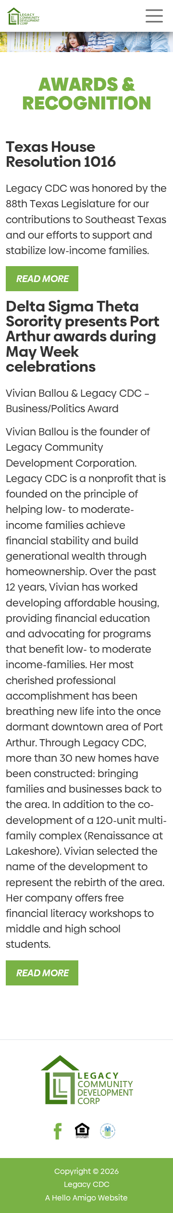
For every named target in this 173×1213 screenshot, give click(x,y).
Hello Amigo (74, 1197)
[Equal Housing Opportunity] (82, 1130)
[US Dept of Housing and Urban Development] (107, 1131)
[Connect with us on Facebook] (57, 1122)
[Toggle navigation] (154, 16)
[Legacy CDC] (23, 16)
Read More (42, 278)
